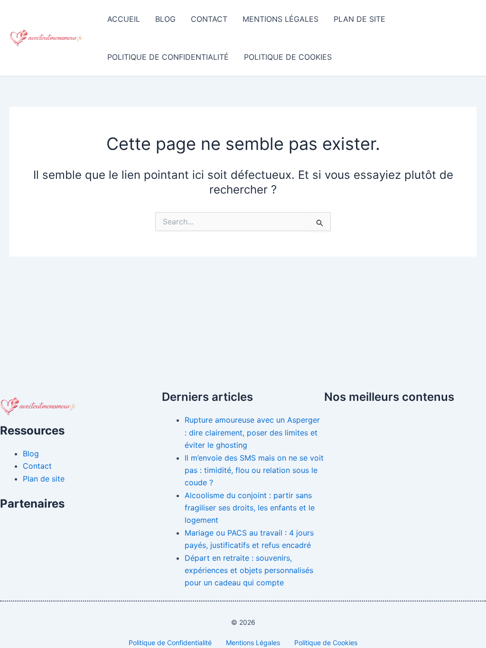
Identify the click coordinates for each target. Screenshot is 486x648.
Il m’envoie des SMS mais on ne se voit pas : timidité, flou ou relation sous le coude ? (254, 470)
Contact (209, 19)
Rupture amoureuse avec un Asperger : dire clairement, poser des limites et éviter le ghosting (252, 432)
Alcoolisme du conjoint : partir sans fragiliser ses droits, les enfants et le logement (250, 508)
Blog (165, 19)
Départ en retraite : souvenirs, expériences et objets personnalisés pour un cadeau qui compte (249, 570)
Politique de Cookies (288, 57)
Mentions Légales (280, 19)
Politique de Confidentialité (168, 57)
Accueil (123, 19)
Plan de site (359, 19)
